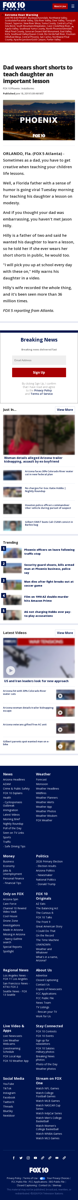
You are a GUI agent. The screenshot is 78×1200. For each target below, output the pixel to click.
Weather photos (46, 1068)
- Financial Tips (12, 883)
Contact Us (43, 984)
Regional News (15, 970)
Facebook (9, 1097)
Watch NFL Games (47, 1088)
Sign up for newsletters (43, 1042)
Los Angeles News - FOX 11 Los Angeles (15, 977)
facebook (14, 1158)
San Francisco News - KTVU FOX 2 (16, 985)
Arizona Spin (10, 899)
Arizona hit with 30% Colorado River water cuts (24, 692)
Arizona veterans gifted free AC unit (25, 724)
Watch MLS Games (47, 1138)
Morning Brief (11, 819)
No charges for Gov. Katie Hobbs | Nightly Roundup (45, 489)
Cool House (10, 916)
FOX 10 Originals (43, 896)
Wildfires (41, 793)
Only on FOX (13, 894)
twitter (21, 1158)
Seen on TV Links (13, 832)
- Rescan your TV (46, 1011)
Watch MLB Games (48, 1101)
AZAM (7, 784)
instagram (28, 1158)
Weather (43, 774)
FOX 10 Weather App (16, 1061)
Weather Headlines (47, 788)
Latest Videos (15, 632)
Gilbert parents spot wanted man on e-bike (26, 743)
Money (9, 856)
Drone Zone (10, 920)
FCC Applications (46, 993)
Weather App (44, 806)
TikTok (7, 1088)
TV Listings (42, 1007)
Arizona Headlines (14, 779)
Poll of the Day (12, 828)
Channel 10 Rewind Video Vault (14, 909)
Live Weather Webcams (11, 1042)
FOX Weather (44, 820)
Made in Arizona (13, 930)
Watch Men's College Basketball (49, 1119)
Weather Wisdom (46, 815)
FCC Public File (45, 998)
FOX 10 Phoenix (11, 88)
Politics (42, 856)
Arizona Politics (45, 870)
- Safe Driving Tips (14, 846)
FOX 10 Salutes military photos (45, 1050)
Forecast (41, 779)
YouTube (8, 1084)
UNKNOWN (43, 944)
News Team (43, 1002)
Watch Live (60, 6)
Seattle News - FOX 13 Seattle (15, 992)
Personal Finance (13, 878)
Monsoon (42, 784)
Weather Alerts (45, 802)
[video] (39, 658)
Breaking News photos (45, 1057)
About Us (44, 970)
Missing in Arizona (14, 934)
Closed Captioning (47, 980)
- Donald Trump (45, 884)
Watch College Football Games (45, 1094)
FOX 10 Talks (44, 917)
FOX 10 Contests (46, 1031)
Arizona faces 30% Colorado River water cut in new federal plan (49, 473)
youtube (35, 1158)
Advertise (41, 975)
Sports (7, 837)
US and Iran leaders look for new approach (36, 681)
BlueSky (8, 1111)
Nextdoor (9, 1115)
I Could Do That (45, 931)
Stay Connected (49, 1026)
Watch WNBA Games (49, 1133)
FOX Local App (12, 1056)
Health (7, 797)
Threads (8, 1106)
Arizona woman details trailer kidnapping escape (28, 709)
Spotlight (8, 951)
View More (65, 410)
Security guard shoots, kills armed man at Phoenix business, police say (49, 569)
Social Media (13, 1078)
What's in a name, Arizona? (47, 958)
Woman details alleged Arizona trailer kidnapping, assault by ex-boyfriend (33, 459)
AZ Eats (40, 903)
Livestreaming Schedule (11, 1050)
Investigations (11, 925)
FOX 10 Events (45, 1036)
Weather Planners (47, 797)
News (7, 774)
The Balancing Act (47, 908)
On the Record (45, 935)
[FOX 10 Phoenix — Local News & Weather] (14, 6)
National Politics (46, 879)
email (57, 1158)
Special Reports (12, 947)
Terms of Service (41, 394)
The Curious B (44, 913)
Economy (9, 866)
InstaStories (28, 88)
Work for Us (43, 1016)
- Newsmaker (44, 875)
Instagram (9, 1093)
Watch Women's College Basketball (47, 1127)
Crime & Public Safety (16, 788)
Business (8, 861)
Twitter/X (8, 1102)
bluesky (50, 1158)
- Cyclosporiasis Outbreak (12, 803)
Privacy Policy (43, 390)
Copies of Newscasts (49, 989)
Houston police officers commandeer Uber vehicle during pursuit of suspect (48, 506)
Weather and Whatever (44, 950)
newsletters (64, 1158)
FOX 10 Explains (13, 793)
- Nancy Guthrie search (12, 940)
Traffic (7, 842)
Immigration (10, 810)
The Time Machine (47, 940)
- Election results (46, 866)
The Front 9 (43, 922)
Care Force (9, 903)
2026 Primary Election (49, 861)
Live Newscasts (12, 1036)
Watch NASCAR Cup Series (48, 1107)
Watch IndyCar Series (49, 1113)
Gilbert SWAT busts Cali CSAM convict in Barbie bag (49, 523)
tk (43, 1158)
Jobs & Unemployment (12, 872)
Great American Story (49, 926)
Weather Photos (46, 811)
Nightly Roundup (13, 823)
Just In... (9, 409)
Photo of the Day (46, 1064)
